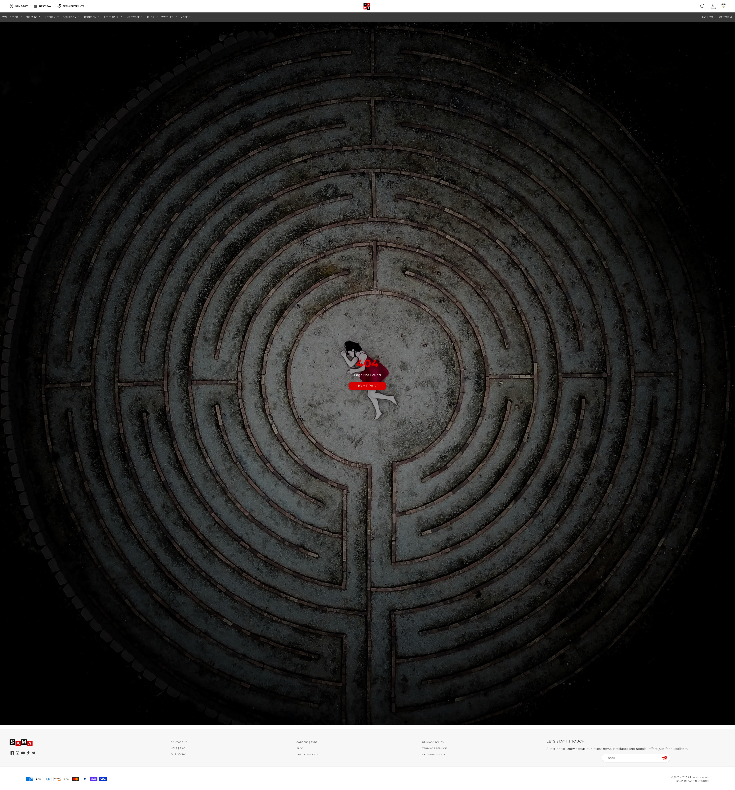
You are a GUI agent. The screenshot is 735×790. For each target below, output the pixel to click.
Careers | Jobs (306, 742)
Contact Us (179, 742)
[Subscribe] (664, 758)
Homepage (367, 386)
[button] (703, 6)
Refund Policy (307, 754)
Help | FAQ (178, 748)
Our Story (178, 754)
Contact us (726, 17)
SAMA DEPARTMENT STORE (692, 781)
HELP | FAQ (707, 17)
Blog (300, 748)
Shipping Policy (433, 754)
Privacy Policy (433, 742)
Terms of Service (434, 748)
